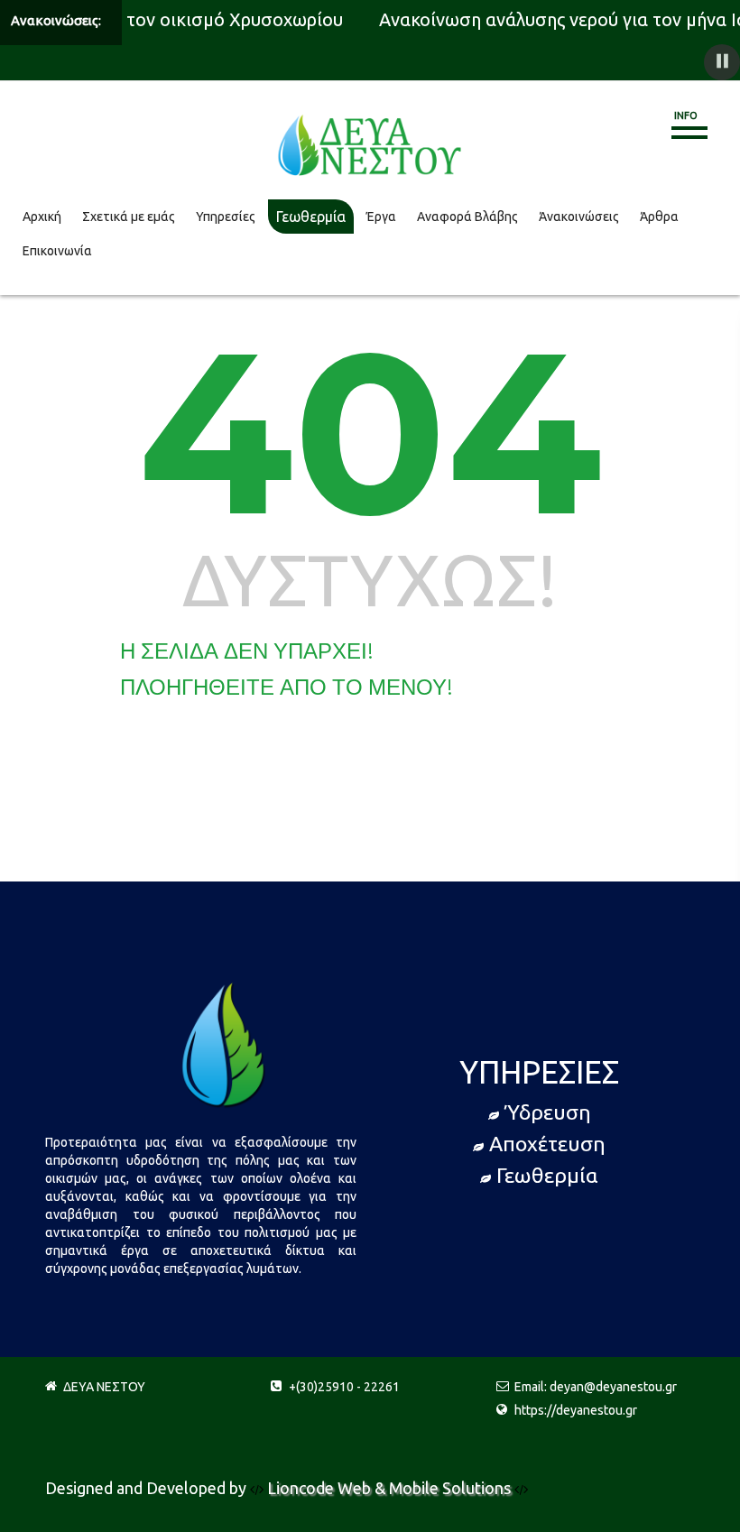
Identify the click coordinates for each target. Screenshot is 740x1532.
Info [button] (686, 115)
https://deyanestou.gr (575, 1410)
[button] (722, 62)
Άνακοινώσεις (579, 216)
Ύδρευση (547, 1112)
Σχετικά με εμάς (128, 216)
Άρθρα (659, 216)
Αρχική (42, 216)
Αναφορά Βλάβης (467, 216)
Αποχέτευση (547, 1143)
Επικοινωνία (57, 251)
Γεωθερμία (311, 216)
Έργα (381, 216)
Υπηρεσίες (225, 216)
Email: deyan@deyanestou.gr (595, 1387)
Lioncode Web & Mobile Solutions (390, 1488)
